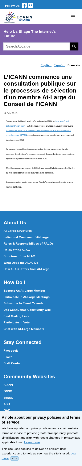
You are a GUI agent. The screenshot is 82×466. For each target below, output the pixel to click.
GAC (7, 410)
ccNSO (8, 397)
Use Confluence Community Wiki (27, 309)
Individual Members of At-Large (26, 237)
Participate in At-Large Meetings (27, 297)
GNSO (8, 391)
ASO (7, 404)
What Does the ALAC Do (21, 262)
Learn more (32, 442)
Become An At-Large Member (24, 290)
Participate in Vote (17, 322)
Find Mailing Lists (16, 316)
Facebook (11, 350)
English (46, 65)
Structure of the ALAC (19, 256)
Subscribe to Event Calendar (24, 303)
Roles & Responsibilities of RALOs (29, 243)
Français (73, 65)
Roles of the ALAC (17, 250)
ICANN (8, 385)
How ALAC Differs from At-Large (26, 269)
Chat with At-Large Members (24, 329)
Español (59, 65)
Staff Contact (13, 363)
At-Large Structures (18, 230)
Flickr (8, 357)
